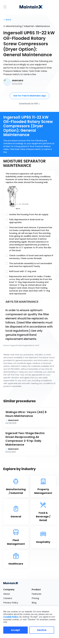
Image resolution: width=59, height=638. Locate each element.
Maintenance (43, 26)
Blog (34, 602)
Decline (41, 630)
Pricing (35, 598)
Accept (15, 630)
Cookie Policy (11, 616)
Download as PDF (28, 103)
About (6, 593)
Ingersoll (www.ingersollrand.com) (24, 345)
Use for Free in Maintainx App (29, 95)
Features (36, 593)
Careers (7, 598)
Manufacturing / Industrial (20, 26)
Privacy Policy (10, 602)
